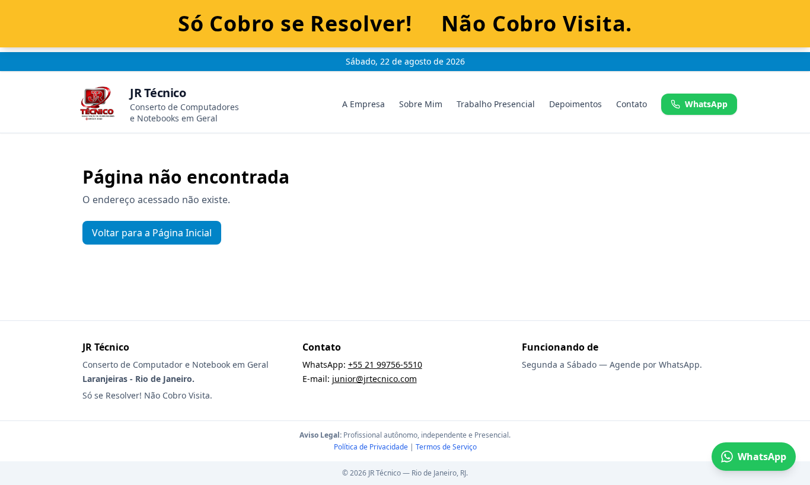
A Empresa (363, 104)
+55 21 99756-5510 (385, 364)
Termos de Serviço (446, 447)
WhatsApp (706, 104)
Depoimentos (575, 104)
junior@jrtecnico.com (374, 378)
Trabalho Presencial (496, 104)
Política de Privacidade (371, 447)
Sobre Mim (420, 104)
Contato (631, 104)
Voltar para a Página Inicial (152, 232)
